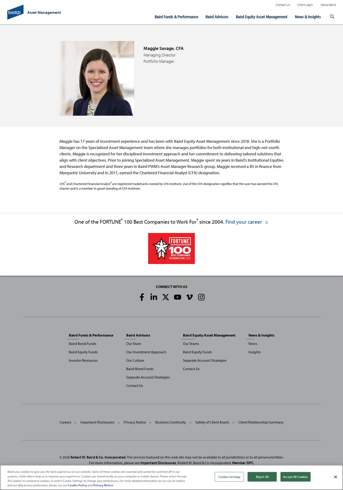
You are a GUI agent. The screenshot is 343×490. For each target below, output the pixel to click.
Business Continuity (170, 422)
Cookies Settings (229, 477)
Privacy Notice (135, 422)
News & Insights (308, 16)
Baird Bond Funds (82, 343)
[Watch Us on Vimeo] (189, 297)
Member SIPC (242, 462)
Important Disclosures (97, 422)
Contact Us (283, 5)
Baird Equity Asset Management (261, 16)
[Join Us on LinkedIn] (153, 297)
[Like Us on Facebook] (141, 297)
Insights (254, 352)
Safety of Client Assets (212, 422)
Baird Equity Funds (83, 352)
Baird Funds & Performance (176, 16)
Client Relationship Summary (261, 422)
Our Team (133, 343)
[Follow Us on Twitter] (165, 297)
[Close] (335, 477)
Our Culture (135, 360)
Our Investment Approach (146, 352)
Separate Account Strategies (148, 377)
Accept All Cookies (295, 477)
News (252, 343)
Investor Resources (83, 360)
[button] (332, 16)
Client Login (305, 5)
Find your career (244, 221)
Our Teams (191, 343)
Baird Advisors (217, 16)
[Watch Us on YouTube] (177, 297)
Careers (65, 422)
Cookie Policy (77, 485)
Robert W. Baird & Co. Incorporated (98, 457)
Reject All (262, 477)
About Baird (328, 5)
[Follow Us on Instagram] (201, 297)
